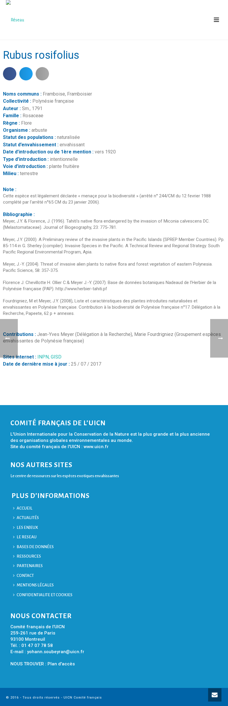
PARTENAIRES (30, 566)
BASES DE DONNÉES (35, 547)
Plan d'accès (61, 664)
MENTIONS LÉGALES (35, 585)
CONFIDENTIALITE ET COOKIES (44, 595)
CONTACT (25, 575)
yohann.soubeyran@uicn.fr (55, 651)
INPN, (44, 357)
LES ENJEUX (27, 527)
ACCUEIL (24, 508)
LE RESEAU (27, 537)
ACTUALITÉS (28, 517)
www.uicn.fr (96, 446)
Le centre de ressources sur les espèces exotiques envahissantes (64, 476)
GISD (56, 357)
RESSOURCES (29, 556)
